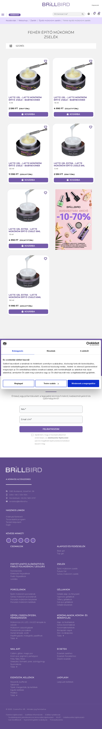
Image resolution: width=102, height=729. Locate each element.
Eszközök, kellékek (22, 677)
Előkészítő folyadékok (20, 573)
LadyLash (62, 677)
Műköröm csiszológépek (21, 628)
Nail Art (15, 649)
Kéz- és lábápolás (65, 633)
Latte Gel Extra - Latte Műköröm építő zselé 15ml (25, 230)
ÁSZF (58, 717)
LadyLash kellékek (65, 682)
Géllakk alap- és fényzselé (68, 594)
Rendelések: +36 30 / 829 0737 (22, 498)
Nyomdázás (15, 664)
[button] (8, 540)
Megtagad (18, 383)
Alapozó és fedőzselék (71, 546)
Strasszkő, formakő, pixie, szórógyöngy (27, 661)
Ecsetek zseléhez (65, 653)
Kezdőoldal (11, 20)
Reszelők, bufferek (18, 682)
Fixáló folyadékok (18, 576)
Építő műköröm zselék (50, 20)
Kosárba (28, 114)
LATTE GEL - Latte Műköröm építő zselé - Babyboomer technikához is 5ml (25, 99)
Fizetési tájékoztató (14, 715)
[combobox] (67, 14)
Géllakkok (63, 589)
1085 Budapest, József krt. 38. (21, 491)
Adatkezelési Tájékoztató (58, 438)
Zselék (33, 20)
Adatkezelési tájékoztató (73, 717)
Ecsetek (62, 649)
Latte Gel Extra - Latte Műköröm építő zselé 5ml (69, 164)
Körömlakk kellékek (66, 628)
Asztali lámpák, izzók (19, 633)
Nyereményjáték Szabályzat (36, 720)
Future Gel (61, 571)
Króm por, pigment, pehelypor (24, 656)
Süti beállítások (14, 720)
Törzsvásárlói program (16, 519)
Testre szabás (50, 383)
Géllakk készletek (64, 605)
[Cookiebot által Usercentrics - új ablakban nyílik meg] (88, 344)
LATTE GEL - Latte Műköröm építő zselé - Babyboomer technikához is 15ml (70, 99)
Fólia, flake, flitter (17, 659)
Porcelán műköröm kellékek (23, 602)
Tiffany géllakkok (64, 599)
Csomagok (16, 546)
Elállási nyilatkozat (52, 715)
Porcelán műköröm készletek (23, 599)
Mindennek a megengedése (83, 383)
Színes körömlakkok (66, 625)
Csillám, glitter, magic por (21, 653)
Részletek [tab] (51, 351)
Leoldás (13, 579)
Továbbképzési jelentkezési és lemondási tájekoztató (31, 717)
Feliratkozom (51, 429)
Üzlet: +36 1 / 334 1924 (18, 495)
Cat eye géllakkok (65, 602)
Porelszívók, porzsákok (20, 630)
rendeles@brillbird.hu (18, 501)
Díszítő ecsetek (64, 659)
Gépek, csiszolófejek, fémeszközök (23, 616)
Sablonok (14, 685)
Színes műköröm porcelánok (23, 597)
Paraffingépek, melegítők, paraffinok (26, 636)
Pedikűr (13, 693)
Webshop (14, 15)
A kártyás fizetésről (14, 517)
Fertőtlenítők (16, 571)
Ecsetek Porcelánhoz (66, 656)
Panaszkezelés (56, 720)
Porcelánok (18, 589)
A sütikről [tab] (84, 351)
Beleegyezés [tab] (17, 351)
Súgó (8, 525)
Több (14, 638)
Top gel (60, 553)
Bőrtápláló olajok (64, 630)
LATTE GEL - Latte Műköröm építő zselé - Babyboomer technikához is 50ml (25, 165)
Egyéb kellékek (17, 690)
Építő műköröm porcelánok (22, 594)
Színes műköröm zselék (67, 574)
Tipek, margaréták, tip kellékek (23, 687)
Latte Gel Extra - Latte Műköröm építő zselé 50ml (25, 296)
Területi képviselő (13, 522)
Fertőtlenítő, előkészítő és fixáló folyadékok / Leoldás (27, 565)
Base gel (61, 551)
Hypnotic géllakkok (65, 597)
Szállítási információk (34, 715)
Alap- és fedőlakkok (65, 622)
